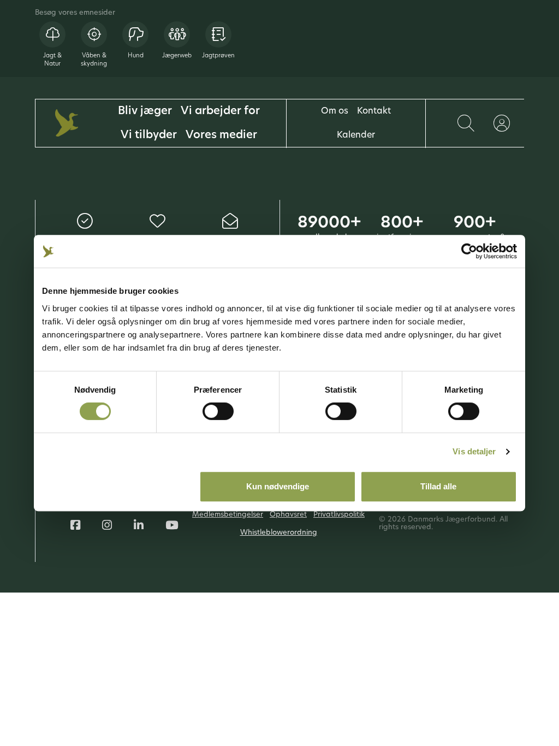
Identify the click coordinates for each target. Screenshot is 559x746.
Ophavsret (288, 514)
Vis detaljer (474, 451)
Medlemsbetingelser (227, 514)
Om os (334, 111)
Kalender (356, 135)
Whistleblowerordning (278, 532)
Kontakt (374, 111)
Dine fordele (157, 240)
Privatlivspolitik (339, 514)
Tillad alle (438, 486)
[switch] (218, 411)
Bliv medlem (84, 240)
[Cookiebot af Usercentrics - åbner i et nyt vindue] (469, 251)
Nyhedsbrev (230, 240)
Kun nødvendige (277, 486)
